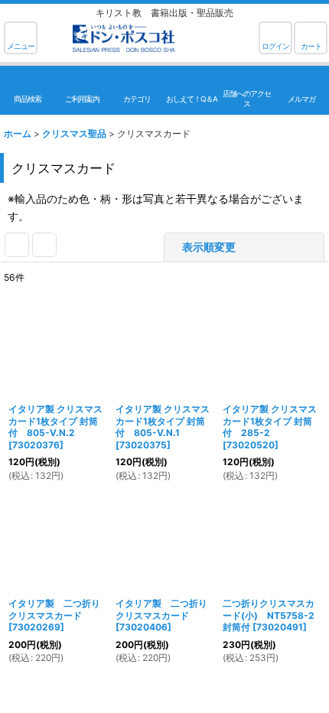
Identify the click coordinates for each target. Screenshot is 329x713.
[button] (20, 37)
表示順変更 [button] (209, 246)
